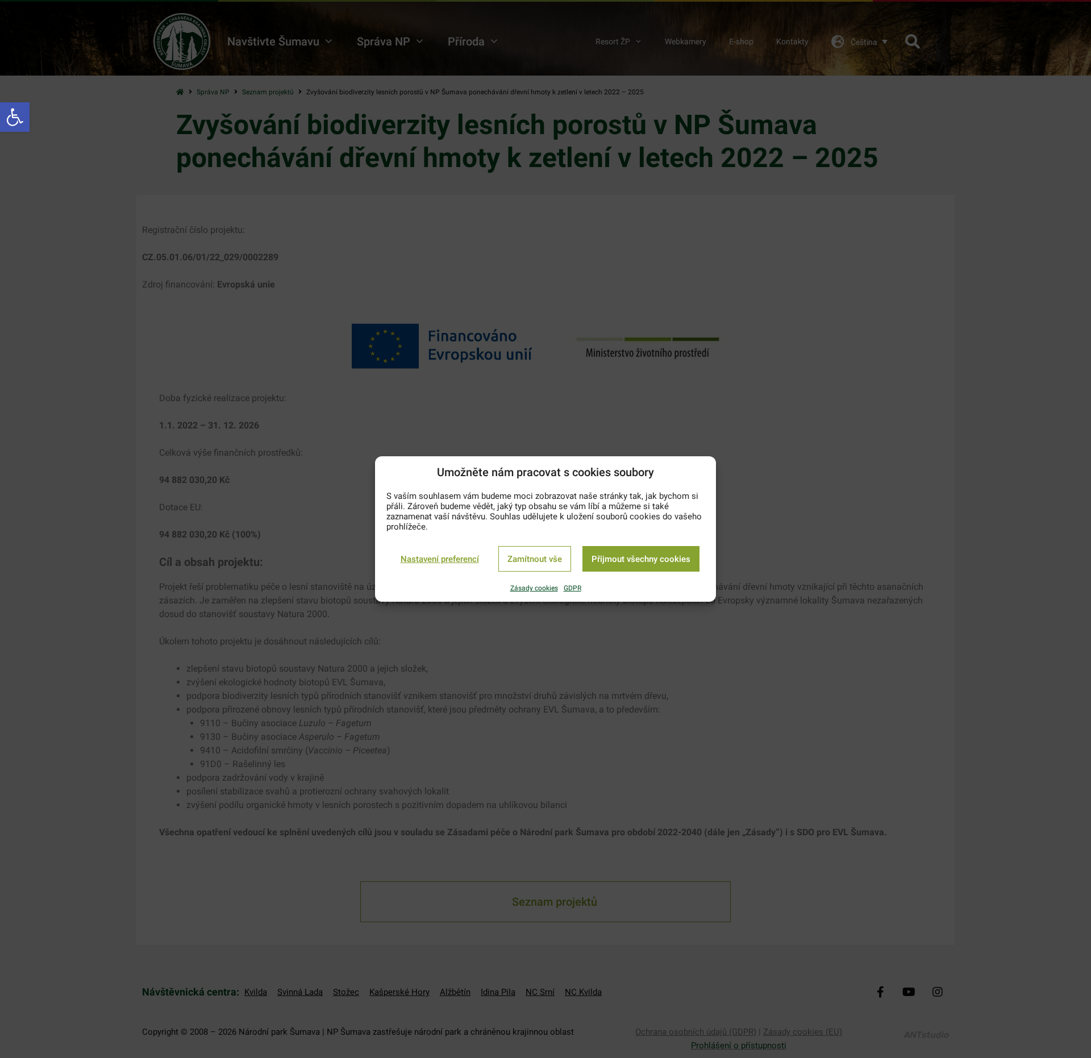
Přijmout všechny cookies (641, 559)
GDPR (572, 588)
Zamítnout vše (534, 559)
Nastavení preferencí (440, 559)
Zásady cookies (534, 588)
